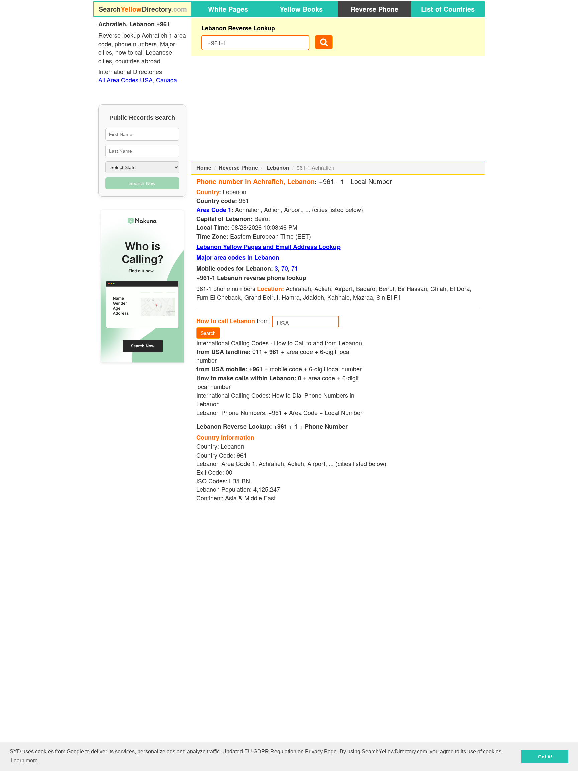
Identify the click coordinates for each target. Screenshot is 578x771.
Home (203, 167)
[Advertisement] (338, 108)
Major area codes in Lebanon (237, 257)
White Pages (228, 9)
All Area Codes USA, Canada (137, 79)
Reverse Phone (374, 9)
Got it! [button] (545, 756)
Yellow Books (301, 9)
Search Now (142, 183)
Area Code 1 (213, 209)
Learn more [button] (24, 760)
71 (294, 268)
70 (284, 268)
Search (208, 333)
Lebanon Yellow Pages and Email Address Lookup (268, 246)
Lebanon (278, 167)
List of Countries (448, 9)
